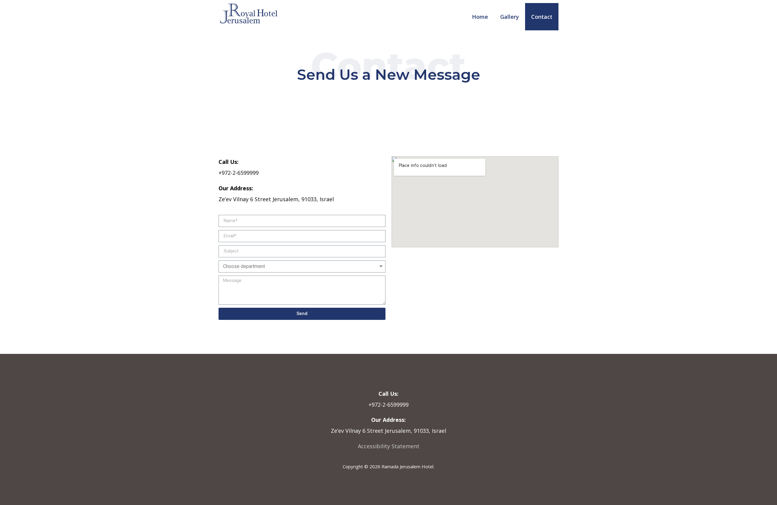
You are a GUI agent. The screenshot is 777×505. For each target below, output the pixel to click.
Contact (541, 16)
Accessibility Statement (388, 446)
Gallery (509, 16)
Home (480, 16)
